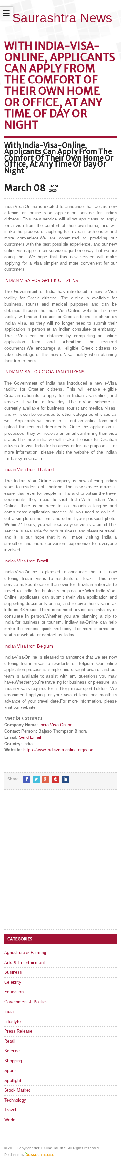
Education (14, 992)
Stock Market (17, 1090)
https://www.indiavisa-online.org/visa (58, 749)
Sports (10, 1070)
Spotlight (12, 1080)
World (9, 1119)
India (9, 1011)
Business (13, 972)
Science (12, 1051)
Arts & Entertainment (24, 962)
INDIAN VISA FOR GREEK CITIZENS (41, 280)
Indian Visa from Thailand (29, 469)
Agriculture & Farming (25, 952)
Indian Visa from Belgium (28, 646)
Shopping (13, 1061)
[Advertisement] (60, 864)
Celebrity (12, 982)
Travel (10, 1109)
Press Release (18, 1031)
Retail (9, 1041)
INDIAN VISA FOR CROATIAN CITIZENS (44, 371)
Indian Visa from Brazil (26, 561)
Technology (15, 1100)
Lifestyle (12, 1021)
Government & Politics (26, 1002)
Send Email (30, 737)
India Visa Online (55, 724)
